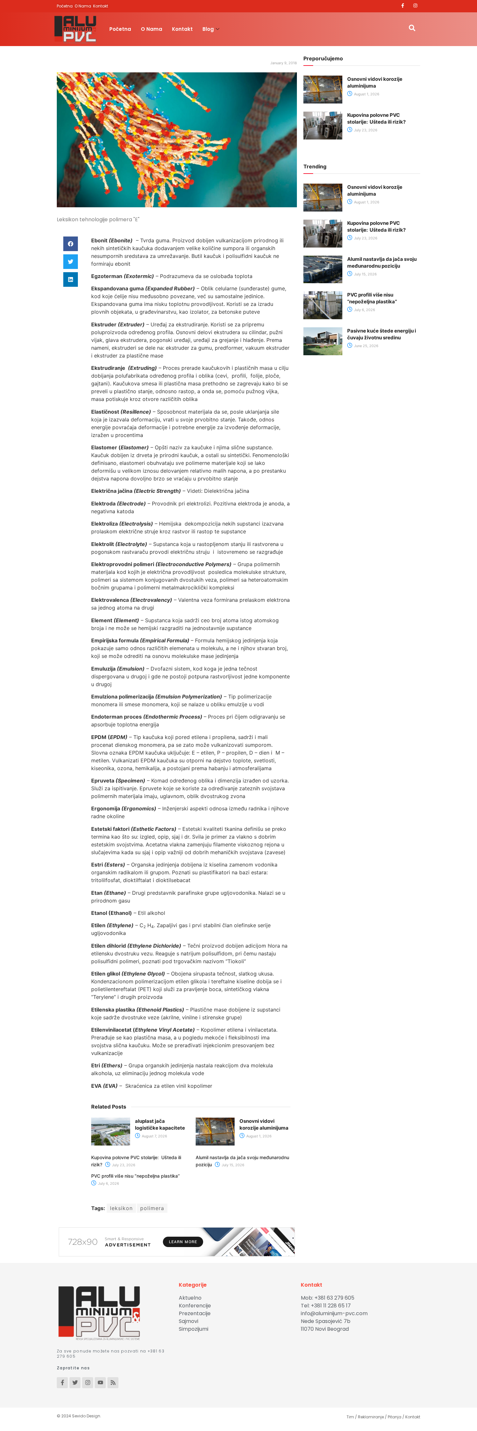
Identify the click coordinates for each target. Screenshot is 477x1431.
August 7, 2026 (154, 1136)
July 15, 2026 (232, 1165)
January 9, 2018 (283, 63)
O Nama (151, 29)
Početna (120, 29)
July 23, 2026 (123, 1165)
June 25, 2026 (365, 346)
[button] (70, 243)
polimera (152, 1208)
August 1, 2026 (258, 1136)
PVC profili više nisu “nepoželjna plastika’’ (135, 1176)
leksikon (121, 1208)
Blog (208, 29)
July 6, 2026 (108, 1183)
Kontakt (182, 29)
